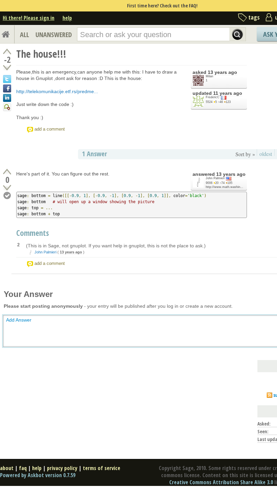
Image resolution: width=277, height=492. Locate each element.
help (67, 18)
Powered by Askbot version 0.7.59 (37, 475)
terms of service (101, 468)
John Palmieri (215, 178)
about (7, 468)
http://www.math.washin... (224, 187)
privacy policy (62, 468)
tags (254, 17)
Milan (209, 76)
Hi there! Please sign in (28, 18)
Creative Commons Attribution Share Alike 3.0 (221, 482)
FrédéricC (213, 97)
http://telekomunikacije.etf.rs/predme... (57, 91)
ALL (24, 34)
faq (23, 468)
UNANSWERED (53, 34)
